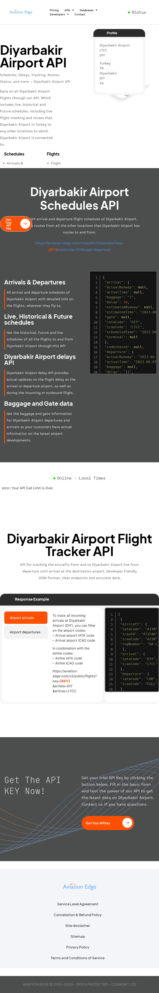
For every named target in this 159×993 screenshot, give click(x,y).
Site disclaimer (77, 925)
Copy (151, 274)
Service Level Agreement (77, 904)
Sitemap (78, 936)
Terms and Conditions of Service (78, 957)
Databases (87, 10)
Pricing (54, 10)
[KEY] (65, 681)
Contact (80, 14)
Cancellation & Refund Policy (78, 914)
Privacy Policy (77, 947)
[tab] (26, 617)
